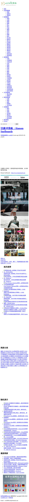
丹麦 (8, 28)
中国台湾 (9, 62)
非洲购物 (6, 107)
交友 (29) (13, 362)
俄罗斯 (9, 47)
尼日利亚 (9, 116)
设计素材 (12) (11, 365)
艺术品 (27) (24, 362)
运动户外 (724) (10, 351)
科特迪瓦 (9, 118)
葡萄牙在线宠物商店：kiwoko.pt (12, 471)
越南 (8, 71)
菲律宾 (9, 76)
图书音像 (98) (10, 359)
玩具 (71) (16, 359)
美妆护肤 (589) (18, 351)
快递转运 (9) (4, 367)
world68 (10, 135)
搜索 (17, 124)
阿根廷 (9, 103)
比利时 (9, 42)
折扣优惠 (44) (22, 361)
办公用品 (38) (7, 362)
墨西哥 (9, 15)
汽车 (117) (15, 357)
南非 (8, 108)
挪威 (8, 29)
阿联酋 (9, 81)
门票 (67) (21, 359)
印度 (8, 68)
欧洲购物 (6, 17)
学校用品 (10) (23, 365)
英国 (8, 18)
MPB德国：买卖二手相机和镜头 (12, 458)
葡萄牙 (9, 44)
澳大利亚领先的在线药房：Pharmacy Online (15, 466)
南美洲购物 (7, 97)
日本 (8, 63)
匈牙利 (9, 49)
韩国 (8, 65)
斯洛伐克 (9, 53)
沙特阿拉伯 (10, 89)
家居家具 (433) (5, 352)
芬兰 (8, 31)
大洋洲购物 (7, 92)
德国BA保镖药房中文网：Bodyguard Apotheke (16, 463)
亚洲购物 (6, 57)
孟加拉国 (9, 87)
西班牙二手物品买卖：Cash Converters (14, 472)
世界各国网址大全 (6, 496)
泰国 (8, 66)
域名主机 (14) (4, 365)
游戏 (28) (18, 362)
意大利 (9, 37)
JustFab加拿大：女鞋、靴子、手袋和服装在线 (13, 261)
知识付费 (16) (20, 364)
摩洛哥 (9, 115)
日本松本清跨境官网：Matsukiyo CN (13, 469)
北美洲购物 (7, 10)
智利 (8, 100)
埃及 (8, 110)
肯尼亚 (9, 113)
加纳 (8, 111)
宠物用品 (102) (22, 357)
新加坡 (9, 74)
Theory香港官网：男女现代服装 (12, 467)
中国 (8, 58)
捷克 (8, 36)
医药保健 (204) (14, 354)
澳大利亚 (9, 94)
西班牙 (9, 39)
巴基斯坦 (9, 86)
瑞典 (8, 23)
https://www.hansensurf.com (18, 173)
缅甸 (8, 73)
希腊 (8, 34)
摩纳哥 (9, 50)
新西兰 (9, 95)
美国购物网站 (4, 135)
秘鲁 (8, 102)
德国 (8, 21)
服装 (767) (3, 351)
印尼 (8, 70)
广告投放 (10, 497)
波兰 (8, 33)
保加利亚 (9, 55)
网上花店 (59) (7, 361)
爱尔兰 (9, 41)
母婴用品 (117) (9, 357)
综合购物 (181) (22, 354)
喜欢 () (3, 258)
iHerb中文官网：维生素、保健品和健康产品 (16, 464)
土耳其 (9, 79)
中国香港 (9, 60)
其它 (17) (13, 364)
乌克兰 (9, 52)
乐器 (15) (26, 364)
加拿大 (9, 13)
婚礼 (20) (9, 364)
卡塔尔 (9, 82)
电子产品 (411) (12, 352)
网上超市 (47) (15, 361)
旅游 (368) (19, 352)
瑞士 (8, 25)
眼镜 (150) (14, 356)
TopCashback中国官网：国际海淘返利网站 (15, 456)
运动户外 (3, 260)
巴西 (8, 98)
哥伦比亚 (9, 105)
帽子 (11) (17, 365)
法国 (8, 20)
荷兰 (8, 26)
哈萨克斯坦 (10, 90)
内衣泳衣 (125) (20, 356)
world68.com (4, 497)
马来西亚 (9, 78)
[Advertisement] (14, 152)
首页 (5, 8)
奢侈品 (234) (6, 354)
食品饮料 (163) (7, 356)
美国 (8, 12)
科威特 (9, 84)
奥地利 (9, 45)
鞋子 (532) (24, 351)
